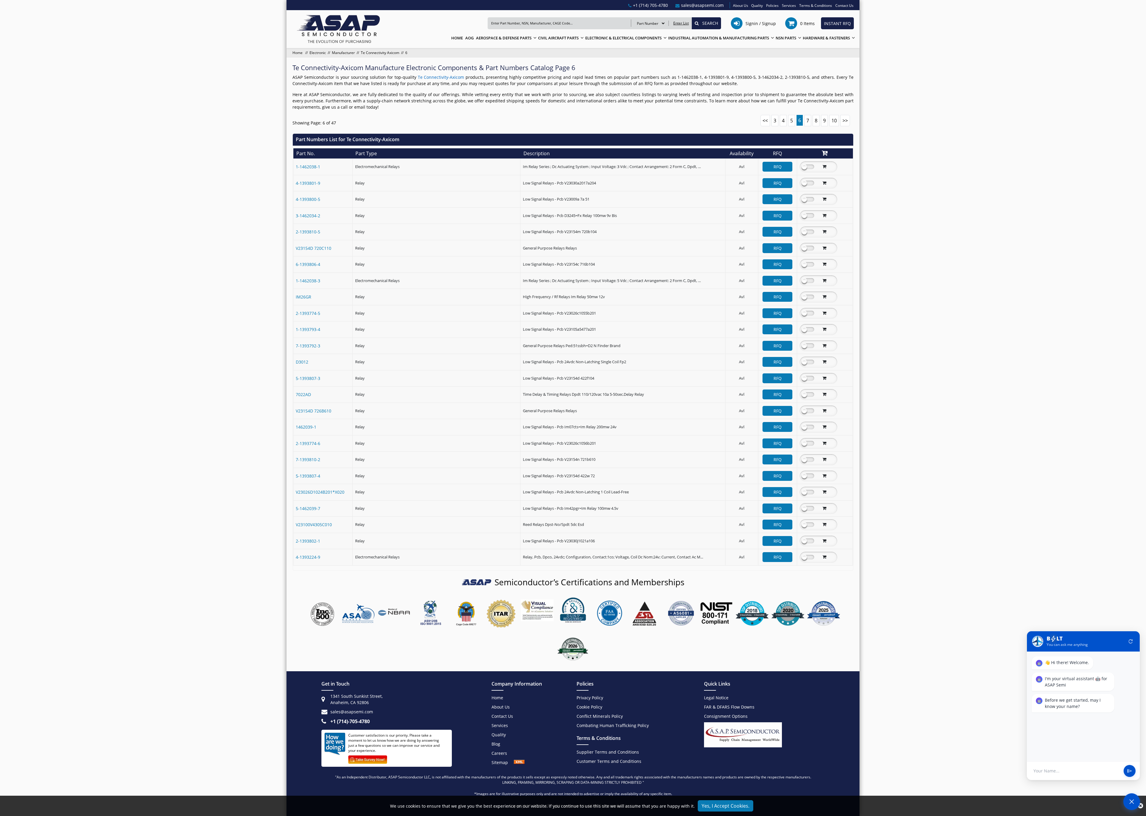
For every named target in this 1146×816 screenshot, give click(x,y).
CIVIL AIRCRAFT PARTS (558, 38)
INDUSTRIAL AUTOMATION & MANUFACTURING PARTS (718, 38)
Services (789, 5)
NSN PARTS (786, 38)
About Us (740, 5)
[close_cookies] (1140, 805)
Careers (499, 753)
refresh (1131, 641)
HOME (457, 38)
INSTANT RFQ (837, 23)
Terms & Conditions (815, 5)
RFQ (778, 167)
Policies (772, 5)
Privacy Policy (590, 697)
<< (765, 120)
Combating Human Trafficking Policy (613, 725)
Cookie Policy (589, 707)
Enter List (681, 23)
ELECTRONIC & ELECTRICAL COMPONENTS (623, 38)
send (1129, 771)
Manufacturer (343, 52)
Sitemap (503, 762)
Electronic (317, 52)
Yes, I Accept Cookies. (725, 806)
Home (298, 52)
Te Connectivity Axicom (380, 52)
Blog (496, 744)
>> (845, 120)
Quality (757, 5)
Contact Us (844, 5)
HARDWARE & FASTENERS (826, 38)
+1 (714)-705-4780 (350, 721)
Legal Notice (716, 697)
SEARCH (708, 23)
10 (834, 120)
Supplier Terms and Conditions (608, 752)
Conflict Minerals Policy (600, 716)
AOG (469, 38)
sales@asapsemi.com (351, 712)
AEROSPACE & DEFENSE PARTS (504, 38)
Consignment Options (726, 716)
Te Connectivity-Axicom (442, 77)
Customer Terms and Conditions (609, 761)
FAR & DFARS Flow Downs (729, 707)
